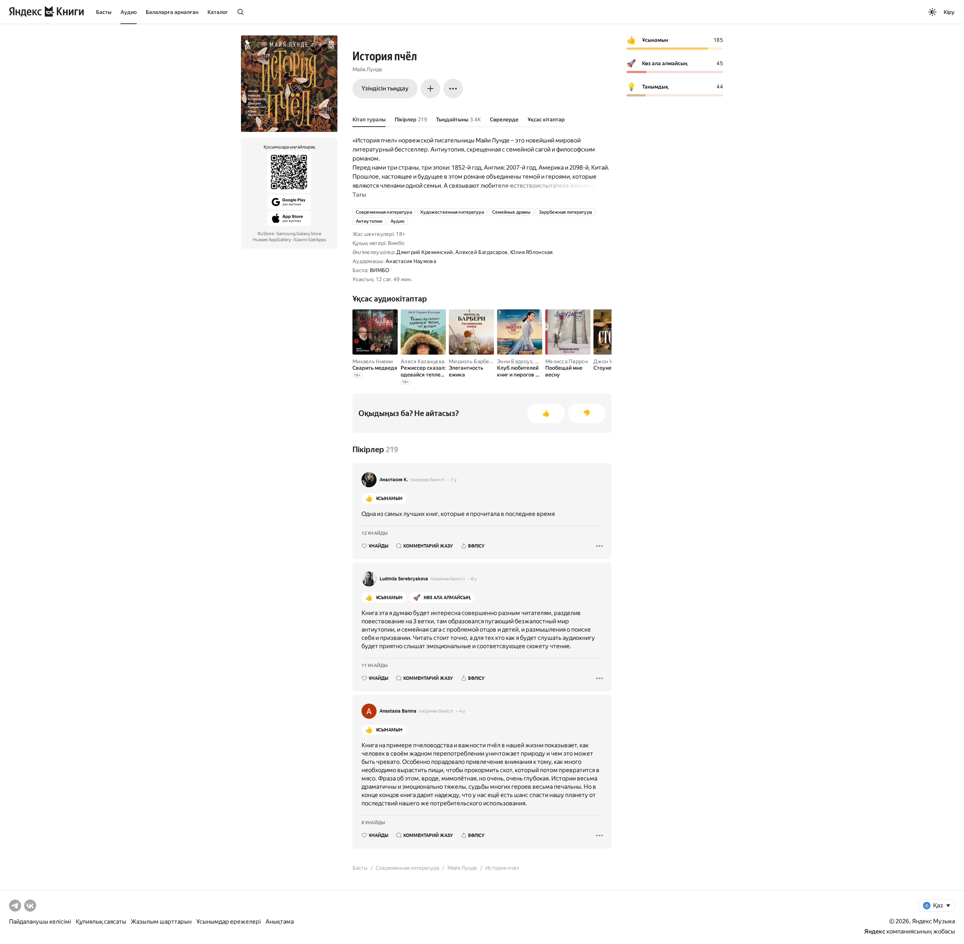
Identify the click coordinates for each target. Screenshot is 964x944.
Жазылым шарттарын (161, 921)
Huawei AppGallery (272, 239)
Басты (103, 12)
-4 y (461, 711)
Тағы (359, 194)
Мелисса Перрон (566, 361)
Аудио (128, 12)
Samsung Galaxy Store (298, 233)
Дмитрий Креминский (425, 252)
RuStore (266, 233)
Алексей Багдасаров (481, 252)
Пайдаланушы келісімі (40, 921)
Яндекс (874, 931)
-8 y (473, 578)
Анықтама (279, 921)
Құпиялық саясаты (101, 921)
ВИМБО (379, 270)
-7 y (452, 479)
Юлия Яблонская (531, 252)
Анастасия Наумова (411, 261)
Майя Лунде (367, 69)
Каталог (217, 12)
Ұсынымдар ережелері (228, 921)
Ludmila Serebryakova (404, 578)
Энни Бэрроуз (514, 361)
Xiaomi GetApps (309, 239)
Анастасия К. (394, 479)
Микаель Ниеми (372, 361)
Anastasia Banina (398, 711)
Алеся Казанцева (422, 361)
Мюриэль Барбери (472, 361)
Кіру (949, 12)
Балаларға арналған (172, 12)
